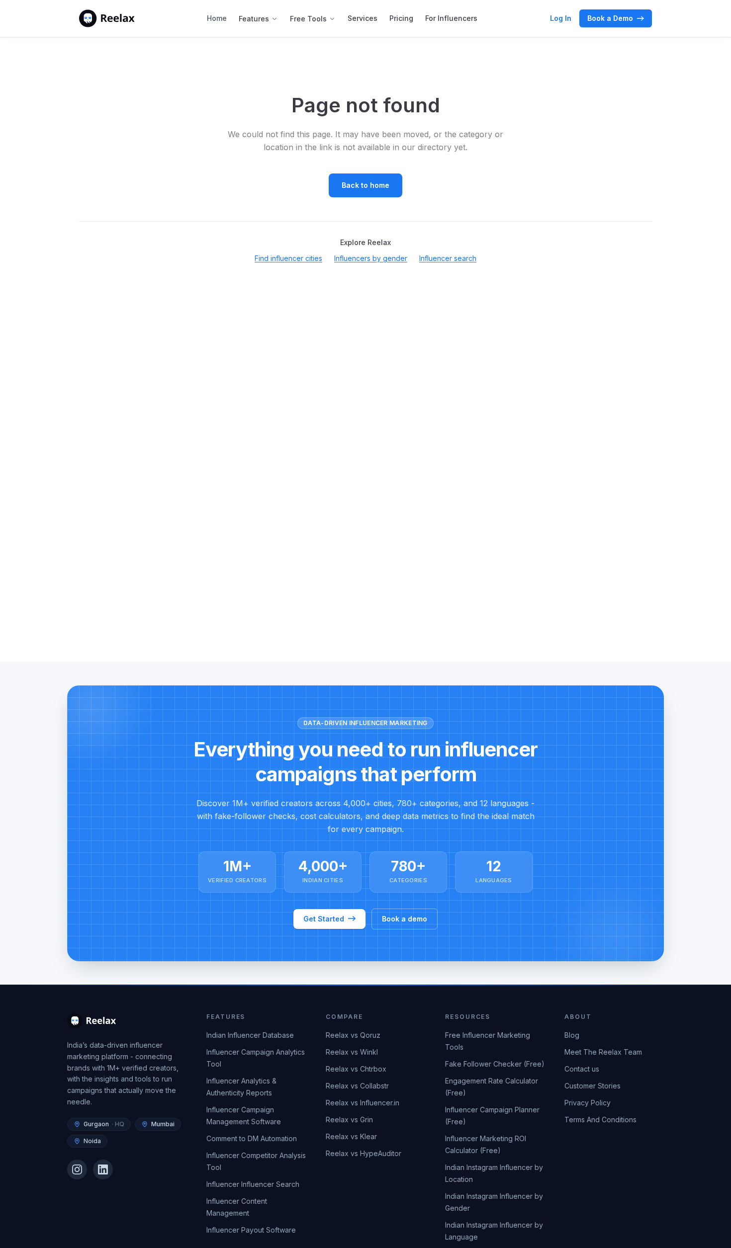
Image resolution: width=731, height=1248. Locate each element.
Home (217, 18)
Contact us (581, 1069)
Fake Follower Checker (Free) (495, 1064)
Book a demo (404, 918)
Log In (560, 18)
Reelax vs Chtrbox (356, 1069)
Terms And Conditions (600, 1119)
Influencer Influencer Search (252, 1184)
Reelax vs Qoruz (353, 1035)
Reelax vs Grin (349, 1119)
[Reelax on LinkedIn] (103, 1169)
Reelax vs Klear (351, 1136)
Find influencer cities (288, 258)
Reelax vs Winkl (352, 1052)
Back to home (365, 185)
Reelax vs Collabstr (357, 1086)
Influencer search (447, 258)
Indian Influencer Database (250, 1035)
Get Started (323, 918)
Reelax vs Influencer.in (362, 1102)
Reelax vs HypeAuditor (363, 1153)
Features (254, 18)
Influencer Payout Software (251, 1230)
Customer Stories (592, 1086)
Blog (571, 1035)
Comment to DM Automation (251, 1138)
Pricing (401, 18)
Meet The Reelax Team (603, 1052)
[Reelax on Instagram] (77, 1169)
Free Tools (308, 18)
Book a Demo (610, 18)
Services (362, 18)
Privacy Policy (587, 1102)
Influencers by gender (370, 258)
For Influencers (451, 18)
